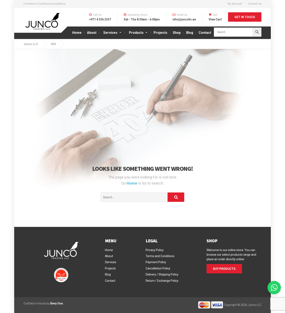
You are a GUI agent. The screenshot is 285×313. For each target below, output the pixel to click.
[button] (274, 287)
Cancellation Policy (158, 268)
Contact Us (254, 3)
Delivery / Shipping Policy (162, 274)
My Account (235, 3)
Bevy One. (57, 303)
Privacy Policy (155, 250)
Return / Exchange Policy (162, 280)
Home (77, 33)
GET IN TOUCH (245, 17)
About (91, 33)
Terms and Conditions (160, 256)
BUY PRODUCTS (224, 268)
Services (110, 262)
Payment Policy (156, 262)
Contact (205, 33)
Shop (177, 33)
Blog (189, 33)
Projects (160, 33)
